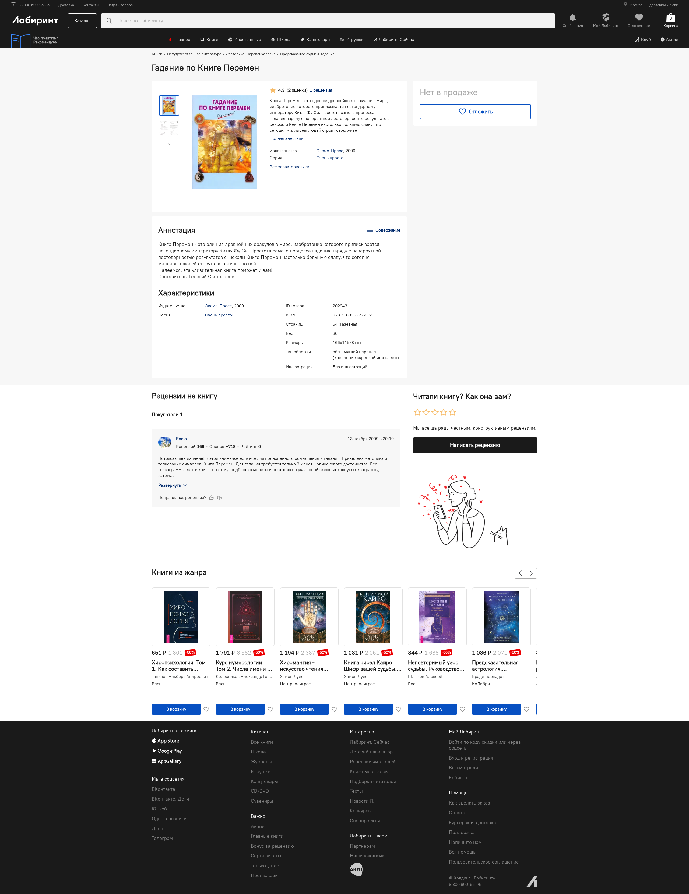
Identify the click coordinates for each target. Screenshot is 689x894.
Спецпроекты (365, 821)
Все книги (262, 742)
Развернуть (169, 485)
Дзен (157, 829)
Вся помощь (462, 852)
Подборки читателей (373, 781)
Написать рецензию (475, 445)
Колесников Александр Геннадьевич (244, 676)
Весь (156, 683)
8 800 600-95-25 (465, 884)
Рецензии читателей (373, 762)
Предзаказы (265, 875)
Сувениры (262, 801)
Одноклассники (169, 819)
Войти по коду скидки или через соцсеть (485, 745)
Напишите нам (465, 842)
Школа (283, 39)
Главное (182, 39)
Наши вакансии (367, 856)
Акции (672, 39)
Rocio (181, 438)
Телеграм (162, 838)
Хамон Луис (291, 676)
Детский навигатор (371, 752)
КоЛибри (481, 683)
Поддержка (462, 832)
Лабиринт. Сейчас (396, 39)
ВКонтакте (163, 789)
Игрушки (355, 39)
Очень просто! (331, 157)
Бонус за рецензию (272, 846)
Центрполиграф (295, 683)
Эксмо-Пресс (330, 150)
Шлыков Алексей (425, 676)
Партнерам (362, 846)
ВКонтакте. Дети (170, 799)
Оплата (457, 813)
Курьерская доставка (472, 823)
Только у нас (265, 866)
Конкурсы (361, 811)
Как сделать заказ (469, 803)
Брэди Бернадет (488, 676)
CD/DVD (260, 791)
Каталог (82, 20)
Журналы (261, 762)
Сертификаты (266, 856)
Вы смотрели (463, 768)
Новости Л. (362, 801)
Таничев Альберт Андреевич (180, 676)
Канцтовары (318, 39)
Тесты (356, 791)
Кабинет (458, 778)
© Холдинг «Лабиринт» (472, 878)
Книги (212, 39)
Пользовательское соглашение (484, 862)
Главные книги (267, 836)
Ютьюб (159, 809)
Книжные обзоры (369, 771)
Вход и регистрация (471, 758)
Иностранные (247, 39)
